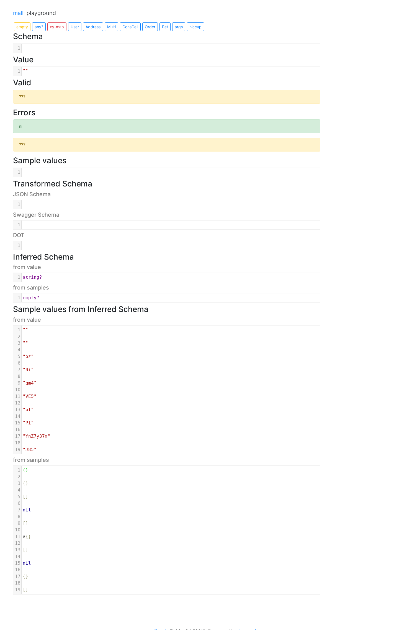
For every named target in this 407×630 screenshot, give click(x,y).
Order (150, 26)
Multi (111, 26)
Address (93, 26)
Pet (165, 26)
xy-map (57, 26)
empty (22, 26)
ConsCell (130, 26)
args (179, 26)
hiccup (195, 26)
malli (19, 13)
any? (39, 26)
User (75, 26)
